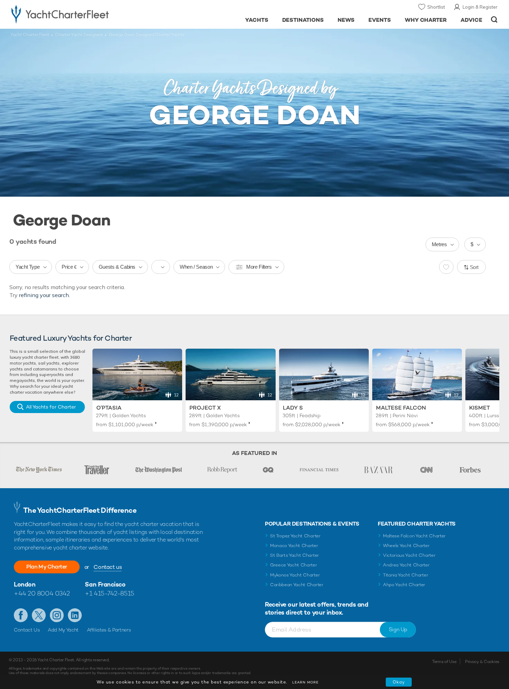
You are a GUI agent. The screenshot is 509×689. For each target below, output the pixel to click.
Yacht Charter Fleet (29, 34)
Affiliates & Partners (109, 630)
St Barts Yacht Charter (294, 555)
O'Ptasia (109, 407)
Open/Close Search (494, 19)
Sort (474, 267)
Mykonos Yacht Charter (295, 575)
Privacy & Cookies (482, 661)
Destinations (303, 20)
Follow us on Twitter (39, 615)
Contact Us (27, 630)
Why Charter (426, 20)
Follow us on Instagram (57, 615)
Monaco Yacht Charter (294, 545)
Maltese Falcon (401, 407)
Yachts (256, 20)
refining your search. (44, 295)
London (24, 584)
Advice (471, 20)
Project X (205, 407)
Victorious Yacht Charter (409, 555)
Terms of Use (444, 661)
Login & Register (480, 7)
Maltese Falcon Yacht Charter (414, 536)
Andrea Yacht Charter (406, 565)
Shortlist (436, 7)
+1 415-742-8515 (109, 593)
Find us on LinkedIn (75, 615)
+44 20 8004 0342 (42, 593)
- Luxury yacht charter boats (81, 14)
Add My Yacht (63, 630)
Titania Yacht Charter (405, 575)
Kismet (479, 407)
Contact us (107, 567)
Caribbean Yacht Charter (296, 585)
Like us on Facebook (21, 615)
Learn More (305, 682)
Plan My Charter (46, 566)
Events (379, 20)
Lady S (293, 407)
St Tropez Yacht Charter (295, 536)
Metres (439, 244)
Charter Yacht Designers (79, 34)
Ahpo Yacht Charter (404, 585)
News (346, 20)
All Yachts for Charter (51, 407)
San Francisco (105, 584)
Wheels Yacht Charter (406, 545)
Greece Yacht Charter (293, 565)
